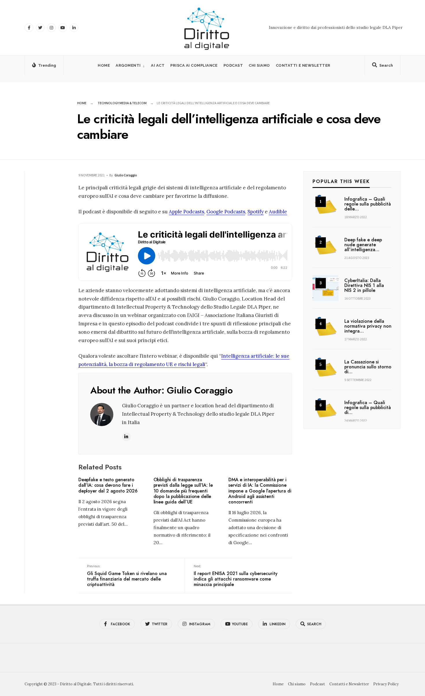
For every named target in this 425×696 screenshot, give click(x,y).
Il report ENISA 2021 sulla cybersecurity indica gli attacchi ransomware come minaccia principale (236, 576)
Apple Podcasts (186, 211)
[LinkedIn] (74, 27)
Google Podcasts (225, 211)
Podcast (233, 65)
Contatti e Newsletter (303, 65)
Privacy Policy (386, 684)
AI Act (158, 65)
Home (104, 65)
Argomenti (128, 65)
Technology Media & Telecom (122, 103)
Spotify (255, 211)
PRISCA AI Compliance (193, 65)
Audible (278, 211)
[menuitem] (130, 65)
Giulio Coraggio (125, 175)
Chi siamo (259, 65)
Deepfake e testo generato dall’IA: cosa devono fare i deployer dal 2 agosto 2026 (108, 485)
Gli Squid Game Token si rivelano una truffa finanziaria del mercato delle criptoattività (127, 576)
